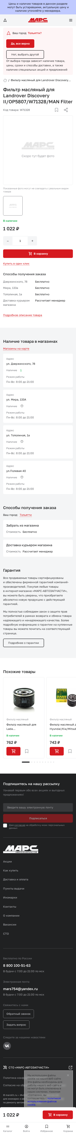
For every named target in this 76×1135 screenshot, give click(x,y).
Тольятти (26, 514)
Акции (7, 861)
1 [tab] (26, 762)
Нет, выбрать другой (25, 54)
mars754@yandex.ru (20, 989)
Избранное (46, 1131)
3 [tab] (34, 762)
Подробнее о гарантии (23, 642)
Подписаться (38, 818)
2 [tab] (31, 762)
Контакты (9, 906)
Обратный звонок (18, 1013)
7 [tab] (45, 762)
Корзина (68, 1131)
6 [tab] (42, 762)
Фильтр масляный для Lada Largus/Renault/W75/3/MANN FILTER (23, 727)
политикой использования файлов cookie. (44, 1101)
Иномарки (10, 897)
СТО (6, 933)
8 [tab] (48, 762)
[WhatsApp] (64, 114)
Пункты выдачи (13, 888)
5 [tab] (40, 762)
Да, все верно (20, 43)
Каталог (7, 1131)
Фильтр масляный (17, 719)
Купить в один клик (16, 263)
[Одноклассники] (58, 114)
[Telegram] (45, 114)
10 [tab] (53, 762)
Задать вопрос (16, 1024)
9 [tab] (50, 762)
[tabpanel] (23, 717)
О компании (11, 915)
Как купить (10, 870)
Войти (26, 1131)
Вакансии (9, 924)
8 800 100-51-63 (17, 965)
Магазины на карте (16, 348)
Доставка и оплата (15, 879)
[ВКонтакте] (52, 114)
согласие (19, 825)
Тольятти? (35, 33)
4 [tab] (37, 762)
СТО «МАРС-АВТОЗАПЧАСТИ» (29, 1067)
